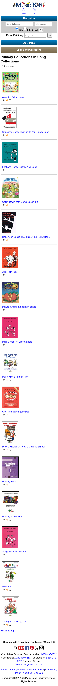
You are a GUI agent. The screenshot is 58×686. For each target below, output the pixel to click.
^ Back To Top (7, 630)
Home (4, 669)
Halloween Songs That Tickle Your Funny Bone (26, 237)
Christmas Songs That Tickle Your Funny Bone (25, 132)
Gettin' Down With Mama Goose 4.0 (20, 202)
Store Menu (29, 43)
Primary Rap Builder (12, 516)
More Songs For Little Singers (17, 342)
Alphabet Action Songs (13, 97)
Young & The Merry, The (14, 621)
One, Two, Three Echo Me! (15, 412)
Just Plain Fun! (9, 272)
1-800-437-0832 (49, 654)
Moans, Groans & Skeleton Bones (19, 307)
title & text (32, 30)
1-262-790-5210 (22, 658)
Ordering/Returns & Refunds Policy (26, 669)
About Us (27, 673)
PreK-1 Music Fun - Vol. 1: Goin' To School (23, 446)
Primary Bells (9, 481)
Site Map (38, 673)
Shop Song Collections (29, 50)
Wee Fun (6, 586)
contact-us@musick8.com (29, 664)
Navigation (29, 18)
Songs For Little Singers (14, 551)
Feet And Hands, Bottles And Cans (19, 167)
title (20, 30)
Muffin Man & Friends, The (15, 377)
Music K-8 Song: (15, 35)
